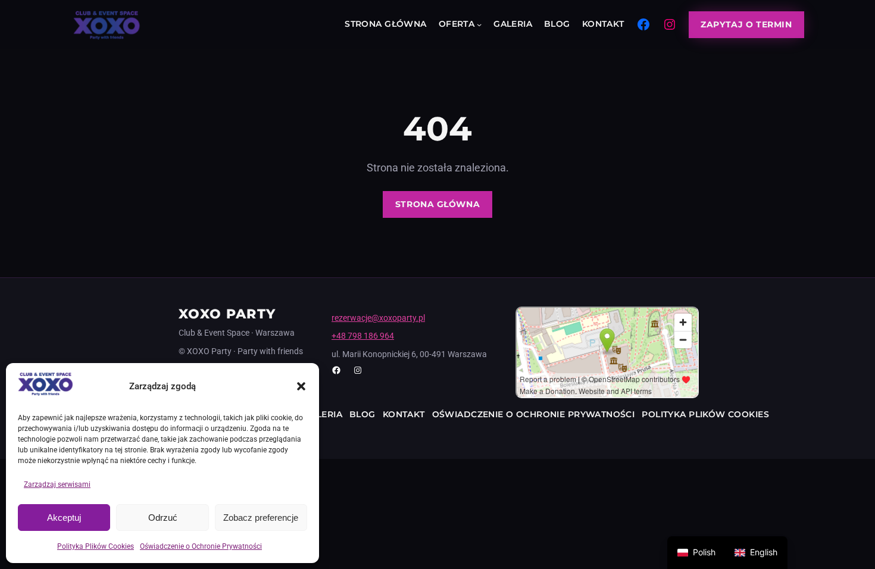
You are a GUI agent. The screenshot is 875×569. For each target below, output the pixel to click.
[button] (301, 386)
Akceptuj (64, 517)
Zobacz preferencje (260, 517)
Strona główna (437, 204)
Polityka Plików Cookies (95, 546)
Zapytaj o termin (746, 24)
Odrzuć (162, 517)
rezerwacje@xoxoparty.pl (378, 318)
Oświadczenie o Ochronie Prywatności (201, 546)
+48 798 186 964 (363, 335)
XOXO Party (227, 314)
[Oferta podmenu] (479, 24)
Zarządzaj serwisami (57, 484)
